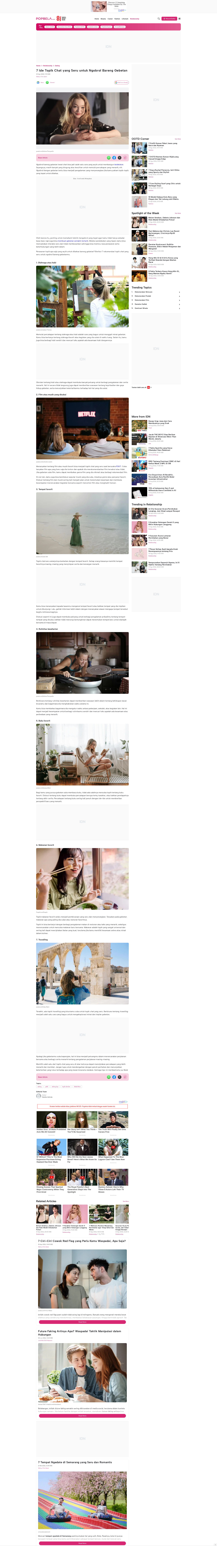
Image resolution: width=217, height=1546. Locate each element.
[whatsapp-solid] (109, 158)
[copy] (125, 158)
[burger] (179, 18)
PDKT (118, 466)
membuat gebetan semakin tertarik (73, 241)
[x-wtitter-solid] (119, 158)
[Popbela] (51, 18)
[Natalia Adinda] (38, 1096)
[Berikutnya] (129, 1213)
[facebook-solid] (114, 158)
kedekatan (118, 164)
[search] (158, 18)
